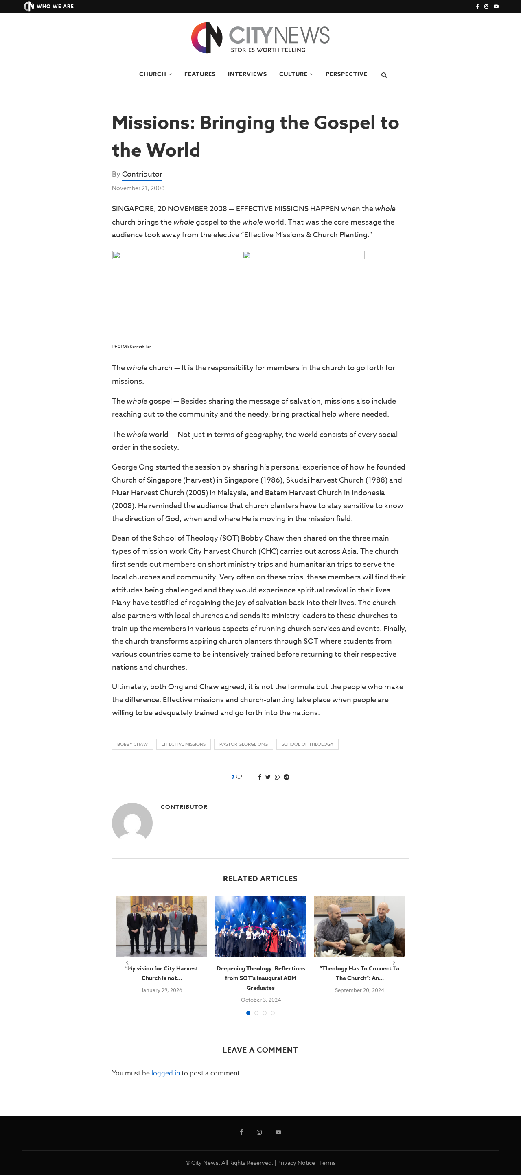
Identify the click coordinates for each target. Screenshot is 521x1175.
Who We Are (55, 6)
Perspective (347, 74)
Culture (293, 74)
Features (200, 74)
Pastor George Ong (243, 744)
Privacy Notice (296, 1162)
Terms (327, 1162)
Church (152, 74)
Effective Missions (184, 744)
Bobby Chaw (132, 744)
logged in (165, 1073)
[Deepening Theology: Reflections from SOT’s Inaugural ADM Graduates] (260, 926)
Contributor (142, 174)
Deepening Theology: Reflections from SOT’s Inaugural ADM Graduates (261, 978)
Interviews (247, 74)
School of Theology (307, 744)
